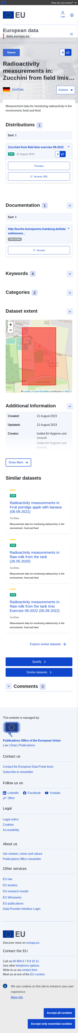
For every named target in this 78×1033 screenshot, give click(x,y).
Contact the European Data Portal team (28, 766)
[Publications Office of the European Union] (37, 728)
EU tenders (10, 885)
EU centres (37, 974)
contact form (29, 969)
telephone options (27, 965)
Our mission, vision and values (22, 853)
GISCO (68, 391)
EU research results (15, 891)
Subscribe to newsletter (18, 771)
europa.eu (32, 942)
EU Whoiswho (12, 897)
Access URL (41, 176)
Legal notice (11, 819)
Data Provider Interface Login (21, 908)
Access (41, 250)
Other (11, 798)
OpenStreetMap (42, 391)
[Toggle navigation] (71, 34)
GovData (18, 89)
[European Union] (37, 934)
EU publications (13, 903)
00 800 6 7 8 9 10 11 (26, 961)
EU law (7, 879)
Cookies (8, 824)
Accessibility (11, 830)
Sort (11, 135)
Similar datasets (36, 672)
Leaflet (26, 391)
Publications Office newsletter (22, 859)
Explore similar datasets (48, 644)
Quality (36, 661)
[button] (64, 2)
